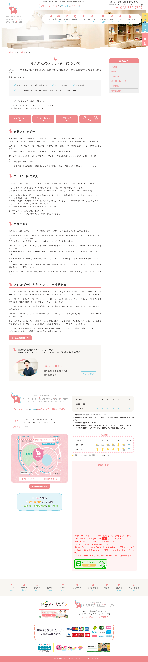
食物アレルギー (20, 118)
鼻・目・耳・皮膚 (119, 81)
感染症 (114, 72)
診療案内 (22, 52)
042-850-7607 (129, 8)
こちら (104, 539)
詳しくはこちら (89, 374)
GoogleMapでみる (39, 486)
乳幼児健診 (116, 91)
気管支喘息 (67, 118)
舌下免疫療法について (20, 338)
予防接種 (115, 86)
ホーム (13, 52)
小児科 (114, 67)
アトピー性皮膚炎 (43, 118)
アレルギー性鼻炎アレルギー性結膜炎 (90, 118)
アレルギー (116, 76)
